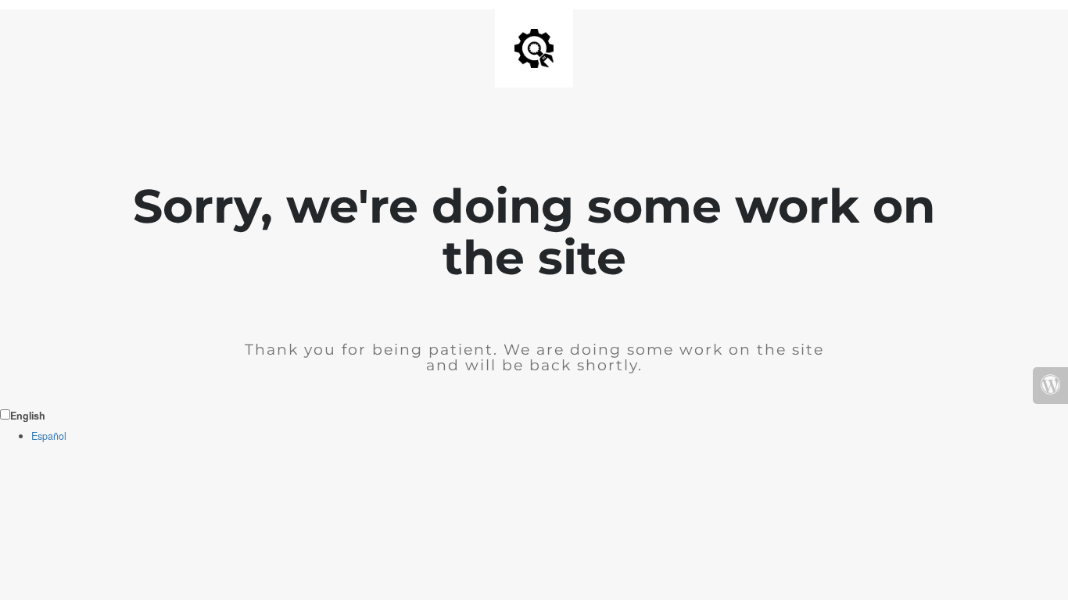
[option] (549, 436)
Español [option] (48, 436)
